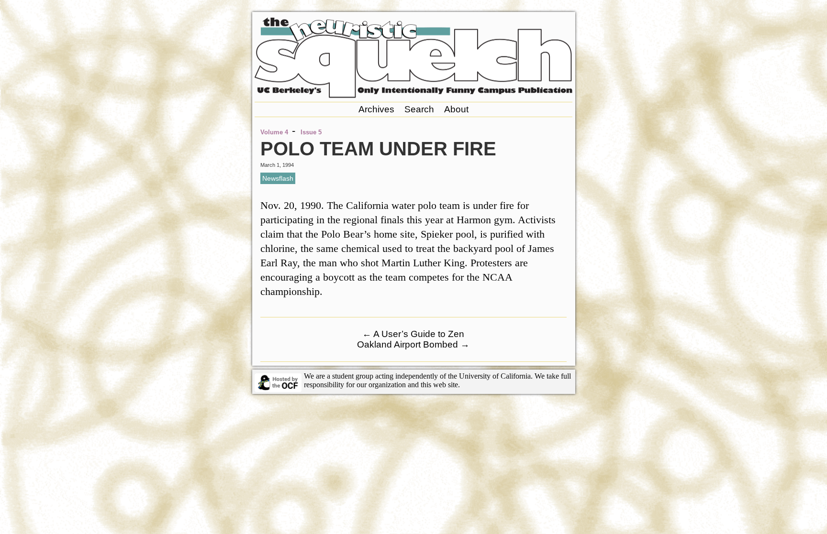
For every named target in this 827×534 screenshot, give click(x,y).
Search (419, 109)
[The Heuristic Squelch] (413, 95)
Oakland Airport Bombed (413, 344)
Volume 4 (274, 132)
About (456, 109)
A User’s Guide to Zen (413, 334)
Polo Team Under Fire (378, 148)
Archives (376, 109)
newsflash (277, 178)
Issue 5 (311, 132)
